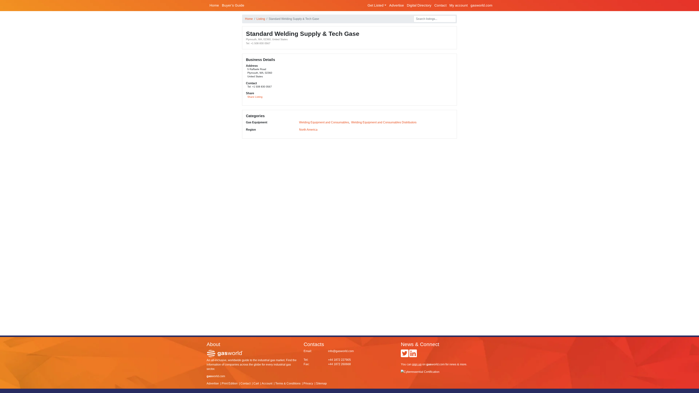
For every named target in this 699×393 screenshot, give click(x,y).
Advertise (396, 5)
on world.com (428, 364)
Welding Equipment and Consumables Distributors (383, 122)
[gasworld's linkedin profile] (413, 355)
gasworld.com (481, 5)
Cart (256, 383)
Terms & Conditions (288, 383)
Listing (260, 18)
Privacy (308, 383)
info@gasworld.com (341, 351)
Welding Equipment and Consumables (324, 122)
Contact (440, 5)
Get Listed (376, 5)
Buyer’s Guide (233, 5)
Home (214, 5)
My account (458, 5)
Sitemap (321, 383)
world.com (216, 376)
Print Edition (230, 383)
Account (267, 383)
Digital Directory (419, 5)
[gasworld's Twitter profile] (404, 355)
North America (308, 129)
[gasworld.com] (225, 353)
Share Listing (254, 97)
